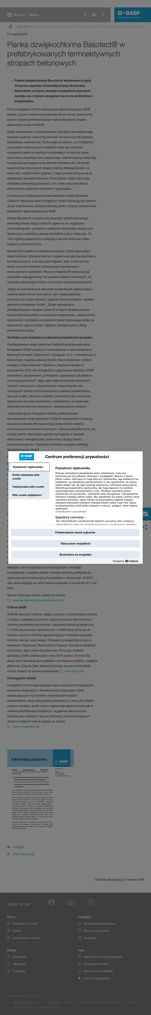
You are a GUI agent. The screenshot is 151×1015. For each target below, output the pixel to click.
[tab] (29, 467)
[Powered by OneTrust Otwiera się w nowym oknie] (127, 561)
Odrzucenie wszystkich (75, 543)
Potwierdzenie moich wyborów (75, 532)
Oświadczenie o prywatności (70, 511)
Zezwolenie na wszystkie (75, 554)
